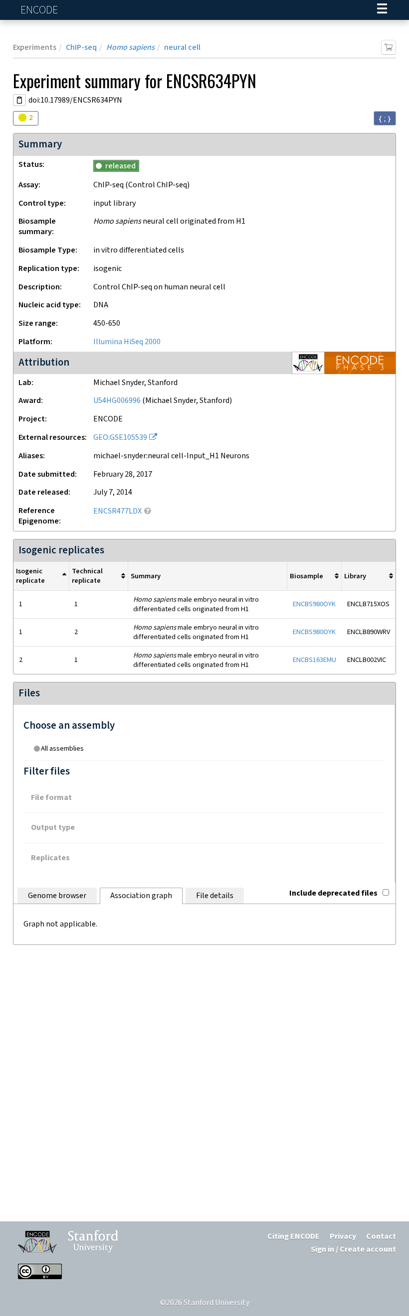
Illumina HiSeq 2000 (127, 342)
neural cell (182, 47)
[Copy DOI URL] (19, 100)
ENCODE (40, 10)
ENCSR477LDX (117, 511)
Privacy (343, 1236)
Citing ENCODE (293, 1236)
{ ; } (385, 118)
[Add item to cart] (388, 47)
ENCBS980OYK (314, 604)
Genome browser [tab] (57, 896)
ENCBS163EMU (314, 659)
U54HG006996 (117, 400)
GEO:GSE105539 (120, 437)
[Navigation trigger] (382, 10)
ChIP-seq (81, 47)
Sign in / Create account (353, 1249)
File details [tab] (214, 896)
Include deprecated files (333, 893)
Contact (381, 1236)
